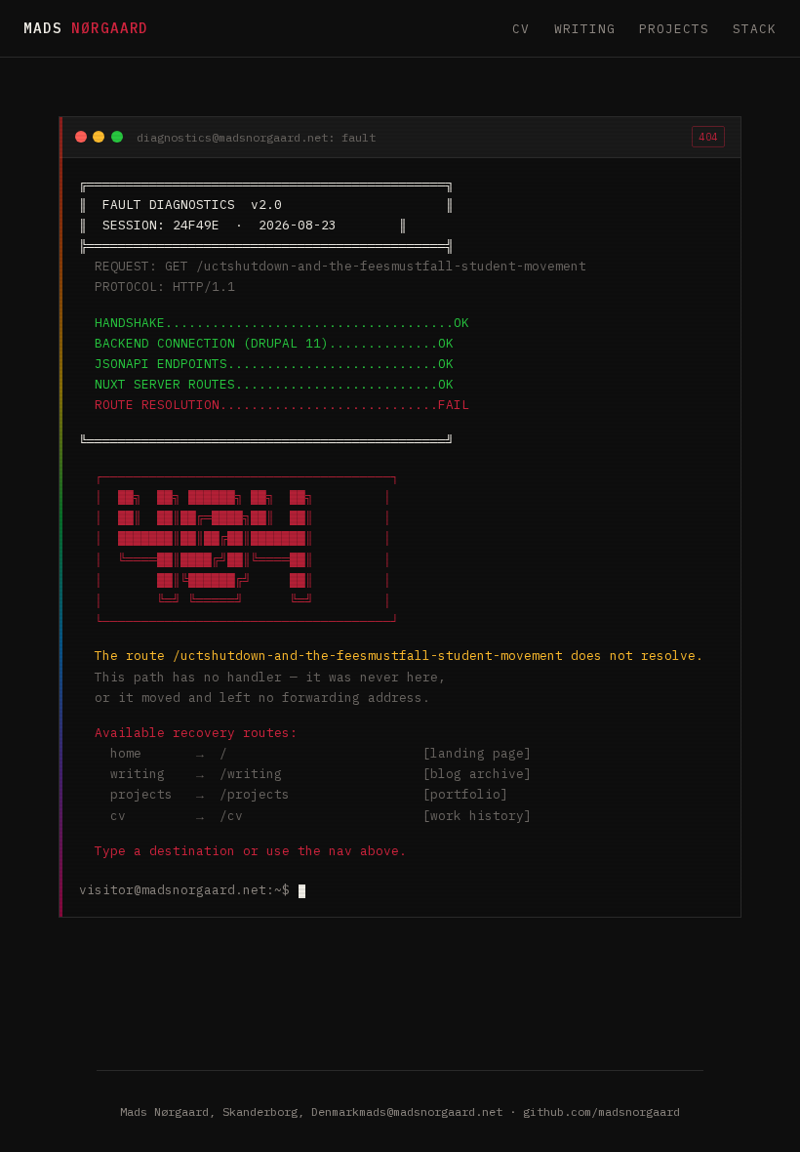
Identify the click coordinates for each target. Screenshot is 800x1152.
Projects (674, 29)
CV (521, 29)
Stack (755, 29)
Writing (585, 29)
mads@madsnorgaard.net (430, 1111)
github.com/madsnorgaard (601, 1111)
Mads (85, 28)
